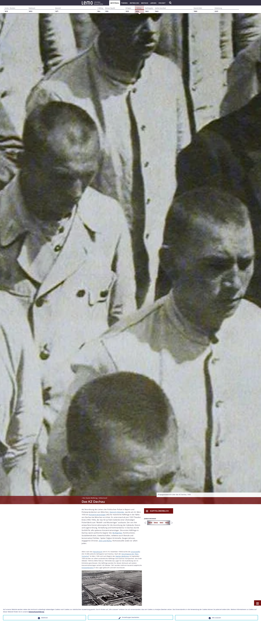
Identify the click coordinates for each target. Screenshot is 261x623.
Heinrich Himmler (117, 512)
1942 (167, 523)
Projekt (162, 3)
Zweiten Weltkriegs (122, 556)
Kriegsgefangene (88, 568)
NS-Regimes (117, 533)
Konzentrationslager (97, 515)
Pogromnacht (97, 552)
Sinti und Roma (105, 541)
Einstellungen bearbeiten (130, 617)
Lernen (153, 3)
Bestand (144, 3)
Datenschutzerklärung (36, 612)
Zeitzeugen (134, 3)
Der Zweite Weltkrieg (90, 498)
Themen (124, 3)
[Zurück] (145, 523)
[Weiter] (172, 523)
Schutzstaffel (135, 552)
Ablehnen (44, 618)
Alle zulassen (216, 618)
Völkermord (103, 498)
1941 (161, 523)
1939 (150, 523)
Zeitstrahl (114, 3)
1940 (156, 523)
